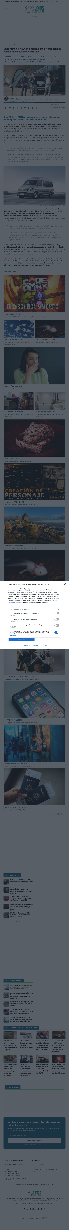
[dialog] (34, 615)
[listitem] (34, 609)
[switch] (56, 613)
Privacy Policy (45, 645)
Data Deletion (24, 645)
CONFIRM (21, 639)
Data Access (34, 645)
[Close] (65, 584)
